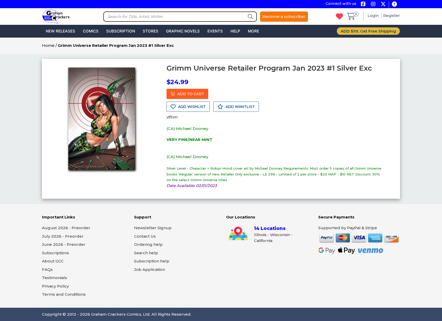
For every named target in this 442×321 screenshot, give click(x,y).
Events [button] (215, 31)
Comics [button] (90, 31)
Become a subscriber (284, 16)
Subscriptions (55, 252)
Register (391, 15)
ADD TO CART (190, 94)
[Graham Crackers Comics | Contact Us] (394, 4)
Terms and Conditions (64, 294)
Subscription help (151, 261)
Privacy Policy (55, 286)
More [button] (253, 31)
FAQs (47, 269)
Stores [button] (150, 31)
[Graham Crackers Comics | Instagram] (373, 4)
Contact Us (145, 236)
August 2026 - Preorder (66, 227)
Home (48, 45)
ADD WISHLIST (191, 106)
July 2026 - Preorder (63, 236)
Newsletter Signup (153, 227)
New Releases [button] (60, 31)
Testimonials (54, 277)
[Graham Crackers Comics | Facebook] (363, 4)
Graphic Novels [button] (183, 31)
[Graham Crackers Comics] (56, 16)
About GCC (53, 261)
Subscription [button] (120, 31)
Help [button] (235, 31)
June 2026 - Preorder (63, 244)
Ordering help (148, 244)
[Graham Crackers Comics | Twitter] (383, 4)
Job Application (149, 269)
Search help (146, 252)
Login (374, 15)
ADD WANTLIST (240, 106)
